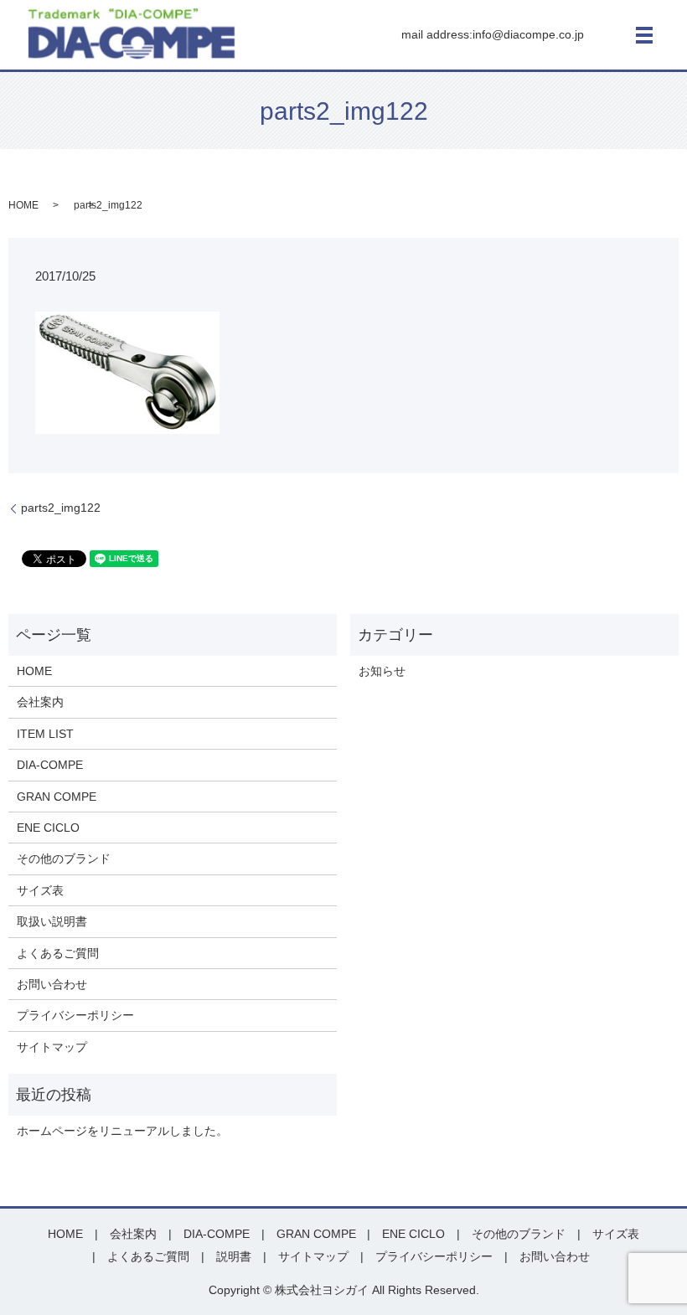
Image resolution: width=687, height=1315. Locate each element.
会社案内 (40, 702)
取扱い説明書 (52, 921)
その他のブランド (64, 858)
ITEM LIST (45, 733)
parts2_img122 (61, 507)
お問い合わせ (52, 984)
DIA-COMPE (50, 764)
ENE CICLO (48, 827)
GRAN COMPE (56, 796)
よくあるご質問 (58, 953)
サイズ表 (40, 890)
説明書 (233, 1256)
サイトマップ (52, 1047)
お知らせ (382, 671)
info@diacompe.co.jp (528, 34)
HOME (23, 205)
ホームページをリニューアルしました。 (122, 1130)
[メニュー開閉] (644, 35)
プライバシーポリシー (75, 1015)
